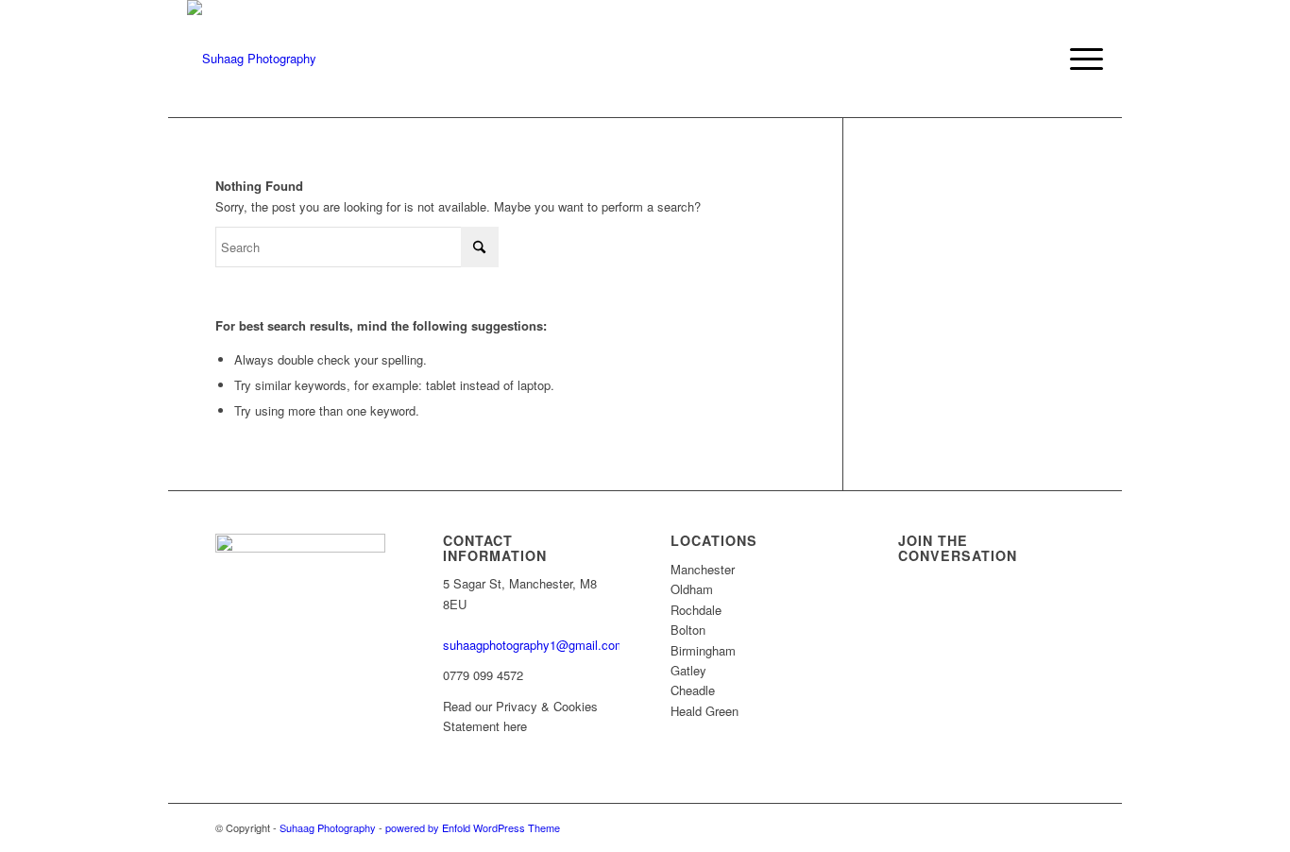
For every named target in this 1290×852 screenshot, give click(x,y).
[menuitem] (1080, 58)
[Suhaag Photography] (251, 58)
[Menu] (1080, 58)
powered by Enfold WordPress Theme (472, 827)
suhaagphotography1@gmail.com (534, 645)
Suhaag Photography (328, 827)
